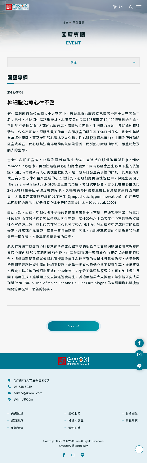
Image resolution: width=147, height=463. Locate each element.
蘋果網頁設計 (80, 445)
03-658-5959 (23, 386)
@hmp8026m (23, 399)
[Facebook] (139, 343)
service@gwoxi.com (28, 393)
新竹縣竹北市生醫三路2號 (31, 380)
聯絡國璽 (132, 413)
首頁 (65, 23)
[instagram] (139, 354)
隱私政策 (132, 420)
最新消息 (17, 420)
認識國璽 (17, 413)
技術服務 (74, 413)
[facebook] (64, 455)
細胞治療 (17, 428)
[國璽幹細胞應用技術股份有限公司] (17, 6)
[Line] (83, 455)
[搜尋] (131, 6)
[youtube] (73, 455)
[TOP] (139, 449)
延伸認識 (74, 428)
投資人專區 (76, 420)
